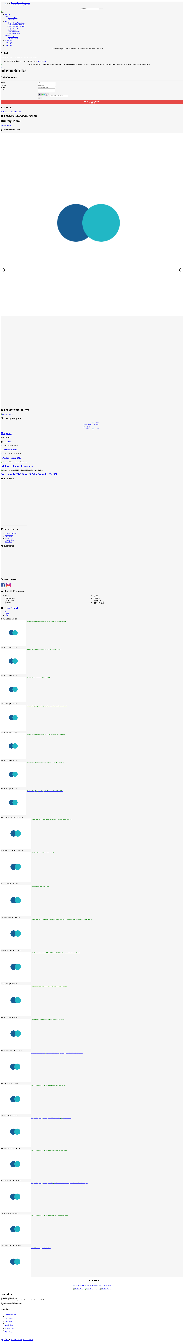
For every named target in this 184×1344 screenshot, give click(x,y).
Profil (6, 16)
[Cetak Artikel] (20, 71)
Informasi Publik (13, 38)
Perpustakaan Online (11, 533)
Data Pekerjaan (13, 28)
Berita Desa (42, 61)
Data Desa (8, 21)
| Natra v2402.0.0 (28, 1340)
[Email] (11, 71)
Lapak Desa (8, 45)
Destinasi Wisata (9, 449)
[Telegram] (16, 71)
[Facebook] (3, 71)
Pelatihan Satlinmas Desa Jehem (17, 466)
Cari (101, 8)
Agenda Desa (9, 538)
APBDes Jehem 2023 (11, 458)
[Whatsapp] (24, 71)
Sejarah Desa (12, 19)
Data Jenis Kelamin (14, 31)
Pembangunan (9, 40)
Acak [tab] (6, 615)
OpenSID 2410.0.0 (16, 1340)
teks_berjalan (9, 535)
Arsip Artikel (11, 608)
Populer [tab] (7, 613)
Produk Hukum (13, 37)
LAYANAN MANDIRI (13, 112)
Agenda (7, 433)
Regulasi (7, 35)
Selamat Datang (13, 18)
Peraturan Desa (9, 540)
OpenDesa (5, 1340)
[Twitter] (7, 71)
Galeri (7, 441)
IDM (9, 44)
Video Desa (8, 542)
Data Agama (12, 30)
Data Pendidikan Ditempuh (16, 26)
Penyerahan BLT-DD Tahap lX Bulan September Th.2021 (29, 474)
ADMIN (3, 112)
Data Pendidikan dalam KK (16, 25)
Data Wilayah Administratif (16, 23)
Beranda (7, 14)
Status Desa (8, 42)
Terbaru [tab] (7, 612)
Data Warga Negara (14, 33)
